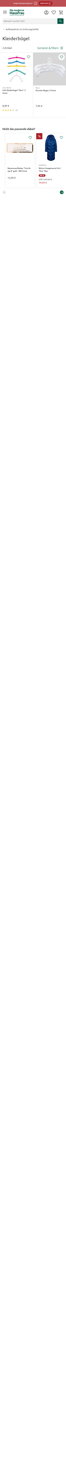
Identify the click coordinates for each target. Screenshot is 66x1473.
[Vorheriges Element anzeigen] (4, 192)
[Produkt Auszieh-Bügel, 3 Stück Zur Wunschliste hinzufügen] (61, 57)
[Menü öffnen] (4, 12)
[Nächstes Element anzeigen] (62, 192)
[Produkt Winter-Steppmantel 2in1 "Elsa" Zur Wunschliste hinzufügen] (61, 137)
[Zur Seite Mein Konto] (46, 12)
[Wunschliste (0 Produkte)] (53, 12)
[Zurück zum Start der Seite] (63, 1452)
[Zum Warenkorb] (61, 12)
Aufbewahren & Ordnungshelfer (22, 29)
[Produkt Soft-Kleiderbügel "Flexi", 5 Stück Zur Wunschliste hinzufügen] (28, 57)
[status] (29, 21)
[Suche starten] (60, 21)
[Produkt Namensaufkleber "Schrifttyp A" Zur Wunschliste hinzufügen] (30, 137)
